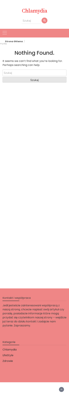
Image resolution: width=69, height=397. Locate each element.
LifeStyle (8, 355)
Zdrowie (8, 361)
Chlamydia (34, 11)
